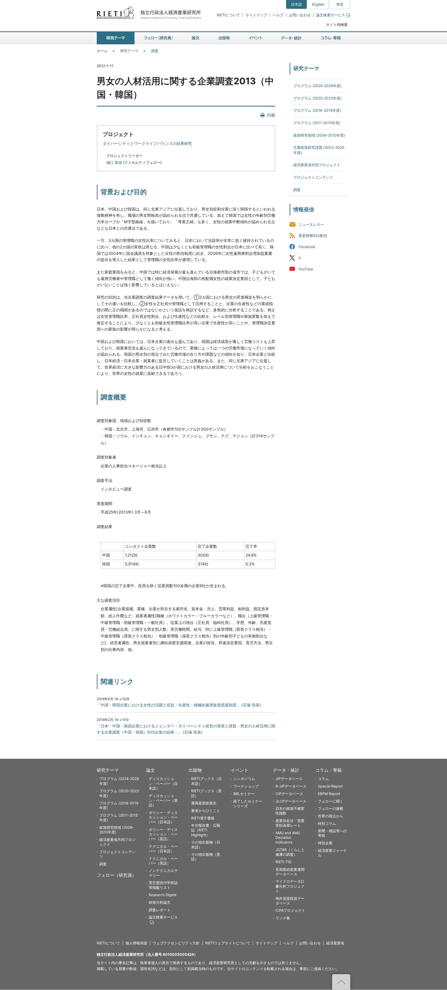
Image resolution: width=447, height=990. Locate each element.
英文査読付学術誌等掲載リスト (163, 884)
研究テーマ (129, 50)
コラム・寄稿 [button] (330, 38)
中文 (340, 4)
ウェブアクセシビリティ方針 (176, 943)
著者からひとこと (205, 810)
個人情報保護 (136, 943)
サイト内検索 (337, 24)
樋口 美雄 (114, 162)
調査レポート (159, 910)
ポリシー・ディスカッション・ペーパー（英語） (163, 834)
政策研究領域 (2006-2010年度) (319, 135)
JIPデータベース (289, 778)
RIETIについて (228, 15)
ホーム (102, 50)
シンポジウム (244, 778)
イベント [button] (255, 38)
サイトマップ (256, 15)
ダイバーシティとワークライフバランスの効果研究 (147, 143)
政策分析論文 (159, 902)
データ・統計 (286, 770)
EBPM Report (329, 793)
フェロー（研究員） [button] (158, 38)
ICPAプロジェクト (290, 910)
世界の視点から (330, 816)
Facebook (307, 246)
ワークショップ (246, 786)
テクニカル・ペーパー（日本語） (163, 848)
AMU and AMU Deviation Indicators (287, 837)
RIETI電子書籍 (202, 818)
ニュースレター (311, 224)
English (318, 4)
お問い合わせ (300, 15)
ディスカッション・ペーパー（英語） (163, 800)
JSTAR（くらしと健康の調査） (290, 851)
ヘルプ (278, 15)
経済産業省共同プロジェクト (316, 165)
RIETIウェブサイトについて (227, 943)
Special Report (330, 786)
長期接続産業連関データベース (289, 871)
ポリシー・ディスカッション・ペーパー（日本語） (163, 817)
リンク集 (282, 918)
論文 (150, 770)
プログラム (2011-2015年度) (316, 123)
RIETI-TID (283, 862)
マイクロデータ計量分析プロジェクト (289, 886)
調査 (154, 50)
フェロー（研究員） (116, 875)
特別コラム (327, 823)
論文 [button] (195, 38)
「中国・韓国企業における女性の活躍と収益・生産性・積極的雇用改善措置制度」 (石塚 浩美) (179, 705)
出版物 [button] (224, 38)
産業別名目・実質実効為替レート (289, 822)
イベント (239, 770)
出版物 (195, 770)
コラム (323, 778)
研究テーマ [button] (116, 38)
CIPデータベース (289, 793)
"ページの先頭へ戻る (341, 982)
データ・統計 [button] (291, 38)
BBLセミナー (244, 793)
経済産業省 (335, 943)
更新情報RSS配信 (313, 235)
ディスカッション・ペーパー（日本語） (163, 783)
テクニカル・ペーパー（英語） (163, 860)
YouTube (306, 269)
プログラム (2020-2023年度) (317, 98)
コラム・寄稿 (328, 770)
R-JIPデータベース (291, 786)
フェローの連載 (330, 808)
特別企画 (325, 843)
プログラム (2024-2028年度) (317, 85)
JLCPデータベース (290, 801)
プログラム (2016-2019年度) (317, 110)
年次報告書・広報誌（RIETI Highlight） (205, 830)
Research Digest (162, 895)
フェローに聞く (330, 801)
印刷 (271, 115)
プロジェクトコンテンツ (313, 177)
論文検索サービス (330, 15)
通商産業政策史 (204, 803)
